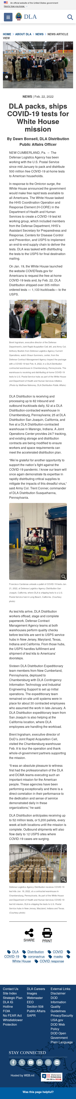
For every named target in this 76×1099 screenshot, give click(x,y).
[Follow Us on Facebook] (13, 1063)
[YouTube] (30, 1063)
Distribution (35, 951)
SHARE (29, 940)
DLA (15, 951)
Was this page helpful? (38, 1092)
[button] (16, 6)
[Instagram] (48, 1063)
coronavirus (36, 956)
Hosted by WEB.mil (22, 1075)
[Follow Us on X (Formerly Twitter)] (22, 1063)
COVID (58, 951)
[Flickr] (57, 1063)
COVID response (52, 961)
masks (58, 956)
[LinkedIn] (39, 1063)
